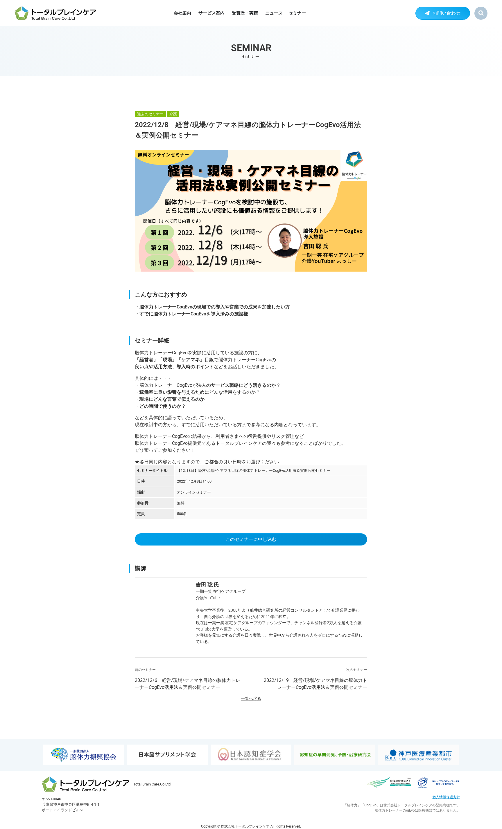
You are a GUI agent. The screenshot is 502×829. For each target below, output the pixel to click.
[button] (480, 13)
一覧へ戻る (251, 698)
